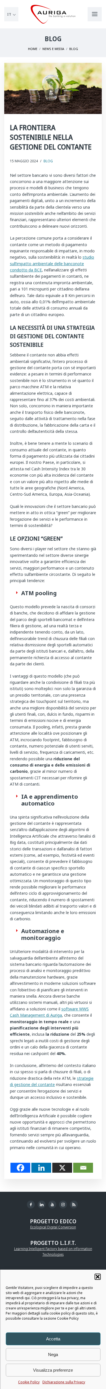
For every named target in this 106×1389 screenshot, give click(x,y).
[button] (97, 1277)
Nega (53, 1354)
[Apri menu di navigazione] (95, 14)
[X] (62, 1168)
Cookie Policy (29, 1382)
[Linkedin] (41, 1168)
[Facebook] (20, 1168)
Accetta (53, 1338)
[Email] (83, 1168)
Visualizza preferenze (53, 1370)
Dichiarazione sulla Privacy (63, 1382)
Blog (48, 161)
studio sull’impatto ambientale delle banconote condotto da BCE (52, 263)
